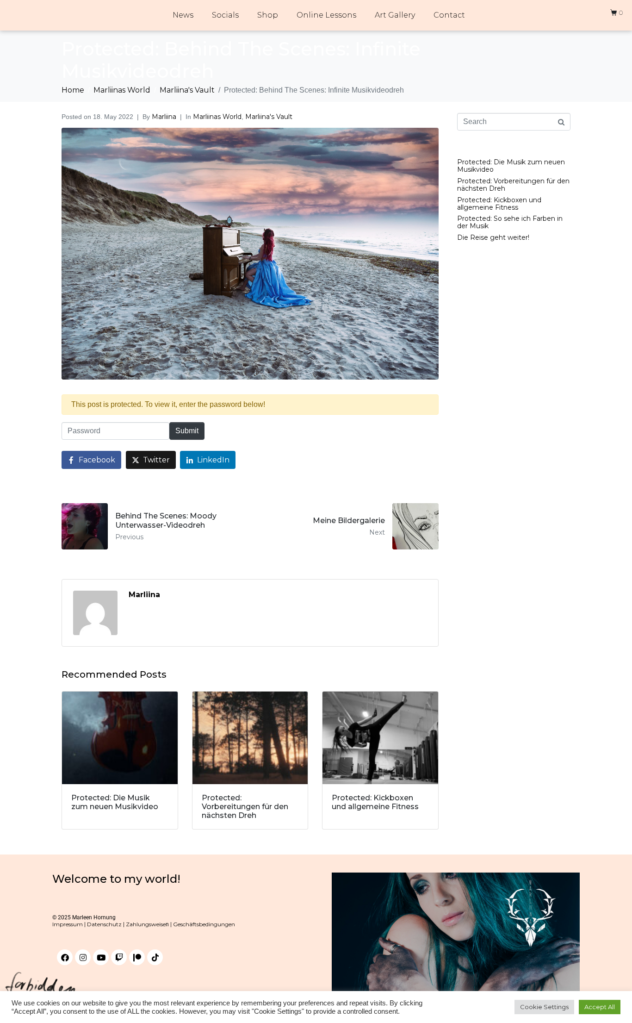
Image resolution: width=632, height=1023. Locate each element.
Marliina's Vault (268, 116)
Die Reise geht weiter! (493, 237)
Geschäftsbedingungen (203, 924)
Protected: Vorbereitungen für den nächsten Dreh (513, 185)
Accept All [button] (599, 1007)
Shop (267, 15)
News (183, 15)
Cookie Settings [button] (544, 1007)
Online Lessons (326, 15)
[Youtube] (101, 957)
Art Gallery (395, 15)
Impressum (67, 924)
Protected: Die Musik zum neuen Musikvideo (511, 166)
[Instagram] (83, 957)
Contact (449, 15)
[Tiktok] (155, 957)
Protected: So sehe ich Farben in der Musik (510, 222)
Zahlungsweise (146, 924)
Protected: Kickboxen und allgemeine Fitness (499, 204)
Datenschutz (104, 924)
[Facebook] (65, 957)
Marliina (164, 116)
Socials (225, 15)
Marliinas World (217, 116)
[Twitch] (119, 957)
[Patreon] (137, 957)
